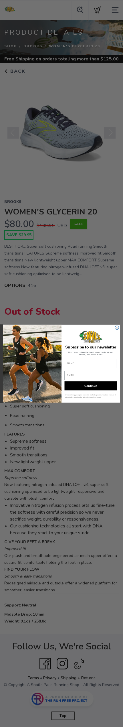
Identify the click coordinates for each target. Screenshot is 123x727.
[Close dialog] (117, 327)
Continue (90, 385)
